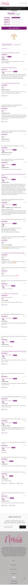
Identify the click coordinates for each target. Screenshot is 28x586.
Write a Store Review (14, 28)
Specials (13, 573)
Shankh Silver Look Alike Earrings (11, 293)
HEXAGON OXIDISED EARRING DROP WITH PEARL (15, 351)
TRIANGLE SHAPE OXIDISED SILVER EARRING (14, 252)
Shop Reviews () (17, 44)
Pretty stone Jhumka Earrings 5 (10, 67)
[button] (7, 17)
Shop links (13, 569)
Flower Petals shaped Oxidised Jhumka (12, 83)
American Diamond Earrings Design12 (12, 52)
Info (13, 560)
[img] (14, 13)
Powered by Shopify (14, 583)
